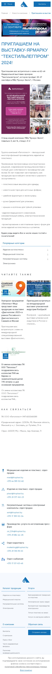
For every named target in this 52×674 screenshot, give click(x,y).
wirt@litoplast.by (14, 513)
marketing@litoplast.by (17, 547)
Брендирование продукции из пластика (39, 596)
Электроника (9, 264)
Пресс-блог (7, 640)
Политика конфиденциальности (11, 652)
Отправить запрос (39, 632)
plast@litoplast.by (15, 494)
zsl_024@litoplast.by (16, 531)
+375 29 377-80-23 (15, 497)
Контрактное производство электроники (39, 607)
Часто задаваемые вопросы (10, 645)
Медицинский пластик (13, 254)
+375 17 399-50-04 (15, 516)
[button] (8, 4)
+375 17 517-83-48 (15, 563)
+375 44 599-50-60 (15, 481)
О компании (7, 636)
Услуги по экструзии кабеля (39, 617)
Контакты (42, 4)
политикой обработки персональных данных (26, 667)
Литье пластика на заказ (38, 613)
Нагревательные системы (15, 259)
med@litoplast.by (15, 478)
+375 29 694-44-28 (15, 535)
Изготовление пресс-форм (39, 602)
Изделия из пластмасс (13, 250)
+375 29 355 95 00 (15, 551)
